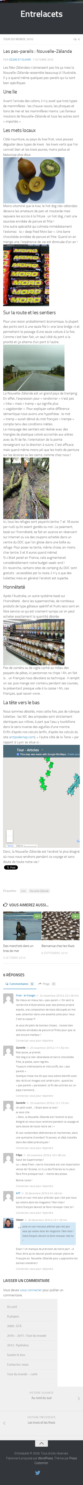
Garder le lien (16, 1355)
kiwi (23, 890)
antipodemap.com (21, 737)
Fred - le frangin (25, 995)
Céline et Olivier (20, 59)
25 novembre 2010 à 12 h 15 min (49, 1103)
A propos (13, 1316)
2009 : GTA (14, 1326)
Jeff (18, 1193)
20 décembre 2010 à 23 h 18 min (47, 1220)
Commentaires (21, 984)
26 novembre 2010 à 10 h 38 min (46, 1155)
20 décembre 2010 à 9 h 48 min (43, 1193)
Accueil (12, 1307)
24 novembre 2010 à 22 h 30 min (59, 995)
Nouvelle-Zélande (39, 890)
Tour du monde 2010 (18, 39)
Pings (48, 984)
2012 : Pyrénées (18, 1345)
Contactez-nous (18, 1364)
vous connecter (31, 1290)
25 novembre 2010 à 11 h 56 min (49, 1047)
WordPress (45, 1458)
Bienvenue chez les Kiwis (58, 946)
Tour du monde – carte (22, 1374)
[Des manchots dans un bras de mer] (22, 925)
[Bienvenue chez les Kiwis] (61, 925)
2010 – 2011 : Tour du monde (26, 1336)
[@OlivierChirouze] (38, 1473)
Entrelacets (41, 14)
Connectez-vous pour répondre (34, 1040)
